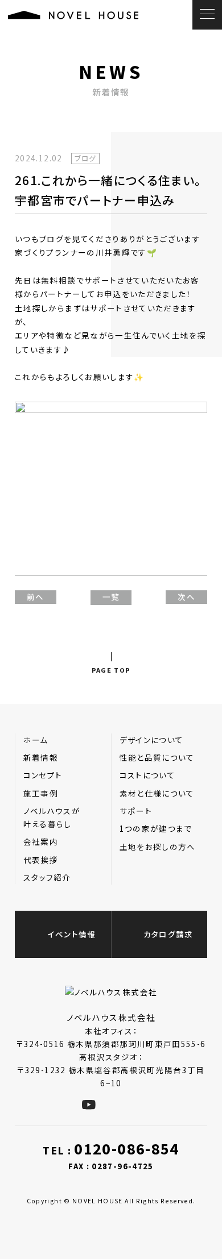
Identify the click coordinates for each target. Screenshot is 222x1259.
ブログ (85, 158)
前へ (35, 596)
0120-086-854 (126, 1149)
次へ (186, 596)
